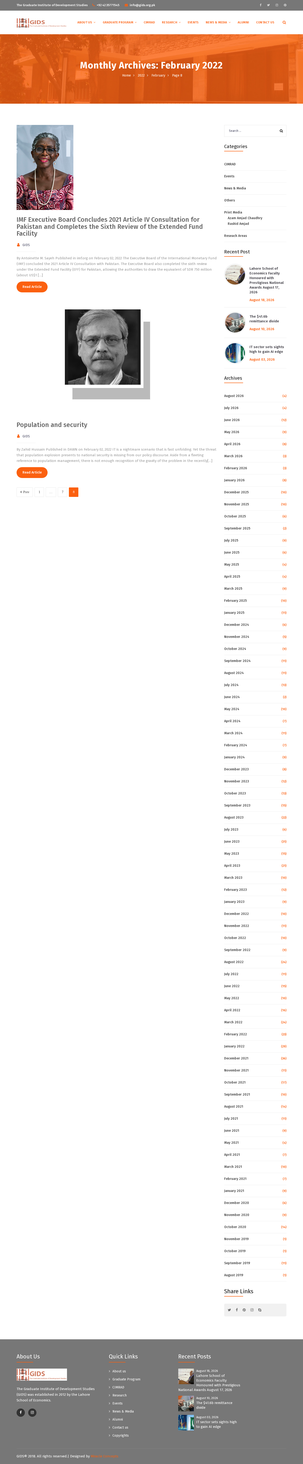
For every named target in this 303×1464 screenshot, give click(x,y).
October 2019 (234, 1251)
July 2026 (231, 408)
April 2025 (232, 577)
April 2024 (232, 721)
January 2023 (234, 902)
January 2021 (234, 1191)
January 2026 (234, 480)
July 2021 (231, 1119)
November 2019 (236, 1239)
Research (169, 22)
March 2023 (233, 878)
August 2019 (233, 1275)
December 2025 (236, 492)
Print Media (233, 212)
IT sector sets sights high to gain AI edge (267, 349)
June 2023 (232, 842)
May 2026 (231, 432)
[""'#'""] (21, 1413)
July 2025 (231, 540)
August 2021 (233, 1107)
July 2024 (231, 685)
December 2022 (236, 914)
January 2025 (234, 613)
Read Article (32, 287)
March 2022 (233, 1022)
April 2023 (232, 866)
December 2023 (236, 769)
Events (193, 22)
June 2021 (231, 1131)
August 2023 (234, 817)
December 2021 (236, 1058)
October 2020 (235, 1227)
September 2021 (237, 1095)
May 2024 (231, 709)
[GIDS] (42, 23)
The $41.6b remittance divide (264, 318)
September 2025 (237, 528)
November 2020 (236, 1215)
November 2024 (236, 637)
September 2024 (237, 661)
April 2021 (232, 1155)
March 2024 (233, 733)
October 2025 (235, 516)
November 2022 (236, 926)
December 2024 (236, 625)
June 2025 (231, 553)
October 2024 (235, 649)
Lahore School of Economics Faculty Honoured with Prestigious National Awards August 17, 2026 (267, 280)
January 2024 (234, 757)
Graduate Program (118, 22)
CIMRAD (149, 22)
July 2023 (231, 830)
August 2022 (234, 962)
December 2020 (236, 1203)
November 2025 (236, 504)
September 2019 (237, 1263)
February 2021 (235, 1179)
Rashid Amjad (238, 224)
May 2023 (231, 854)
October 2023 (235, 793)
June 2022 (232, 986)
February (158, 75)
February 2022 (235, 1034)
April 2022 (232, 1010)
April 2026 (232, 444)
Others (229, 200)
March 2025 (233, 589)
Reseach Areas (235, 236)
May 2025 (231, 565)
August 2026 (234, 396)
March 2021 (233, 1167)
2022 (141, 75)
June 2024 (232, 697)
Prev (26, 492)
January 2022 (234, 1046)
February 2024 (235, 745)
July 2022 (231, 974)
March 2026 (233, 456)
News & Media (216, 22)
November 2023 (236, 781)
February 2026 (235, 468)
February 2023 (235, 890)
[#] (260, 5)
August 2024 (234, 673)
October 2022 (235, 938)
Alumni (243, 22)
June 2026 (232, 420)
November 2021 (236, 1070)
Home (126, 75)
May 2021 (231, 1143)
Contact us (265, 22)
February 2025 (235, 601)
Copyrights (120, 1436)
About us (84, 22)
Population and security (52, 425)
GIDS (26, 245)
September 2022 (237, 950)
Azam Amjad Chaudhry (245, 218)
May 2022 (231, 998)
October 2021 (234, 1082)
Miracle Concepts (104, 1456)
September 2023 (237, 805)
